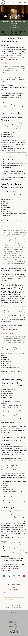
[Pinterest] (20, 32)
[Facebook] (3, 32)
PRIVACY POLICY (14, 626)
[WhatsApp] (12, 32)
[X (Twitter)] (7, 32)
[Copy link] (25, 32)
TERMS (14, 624)
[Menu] (25, 2)
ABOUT (14, 615)
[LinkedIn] (16, 32)
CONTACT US (14, 628)
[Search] (14, 2)
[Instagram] (10, 632)
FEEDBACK (14, 630)
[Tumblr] (17, 632)
